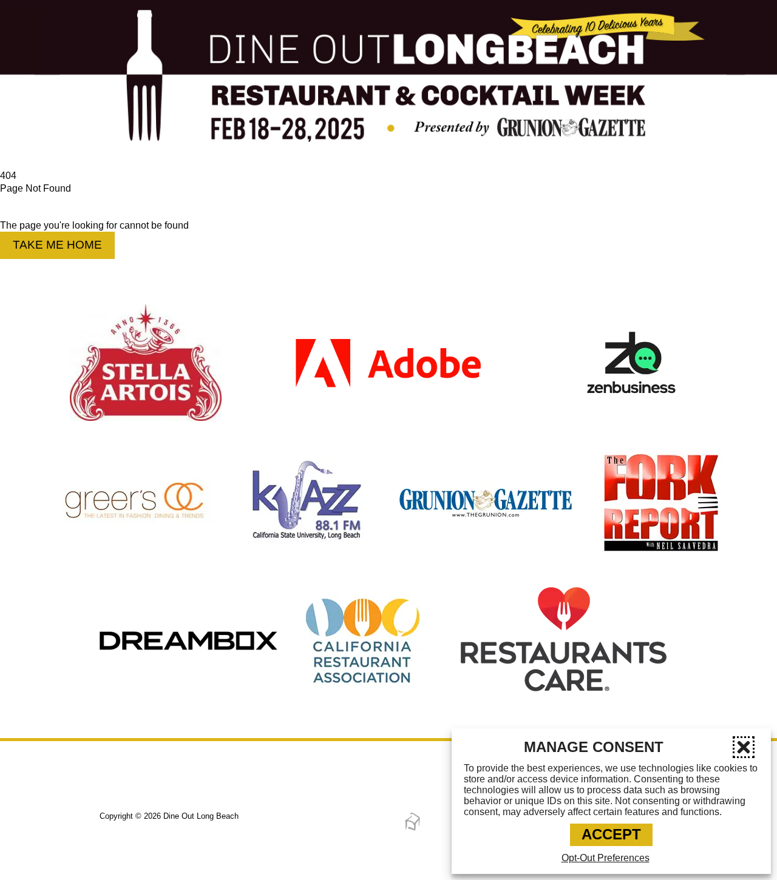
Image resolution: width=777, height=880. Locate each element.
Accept (611, 834)
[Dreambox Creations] (412, 828)
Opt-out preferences (606, 858)
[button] (744, 747)
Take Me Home (57, 244)
